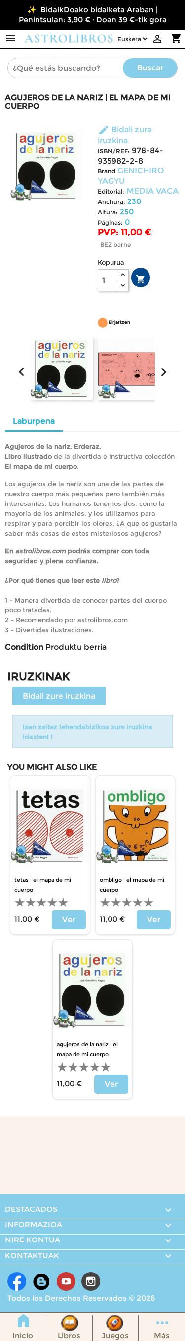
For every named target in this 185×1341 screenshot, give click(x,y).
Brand (106, 171)
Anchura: (111, 202)
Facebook (16, 1281)
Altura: (108, 212)
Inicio (22, 1335)
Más (162, 1335)
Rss (41, 1281)
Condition (24, 647)
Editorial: (111, 191)
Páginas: (110, 222)
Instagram (90, 1281)
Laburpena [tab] (34, 421)
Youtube (66, 1281)
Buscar (150, 67)
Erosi (141, 279)
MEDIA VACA (152, 191)
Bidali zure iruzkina (59, 696)
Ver (68, 919)
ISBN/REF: (114, 151)
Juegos (115, 1335)
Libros (69, 1335)
